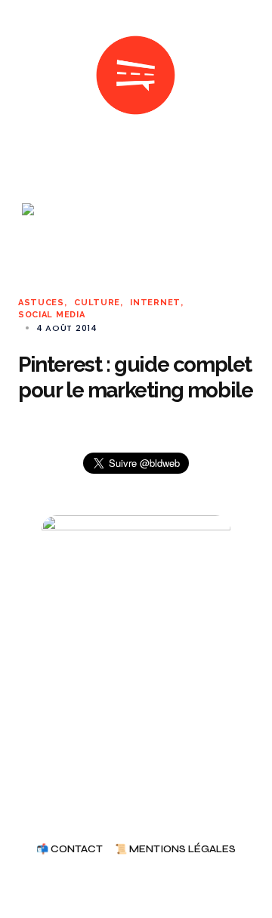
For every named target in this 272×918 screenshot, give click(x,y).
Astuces (41, 302)
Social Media (51, 315)
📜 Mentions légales (175, 850)
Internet (155, 302)
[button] (24, 75)
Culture (97, 302)
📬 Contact (69, 850)
